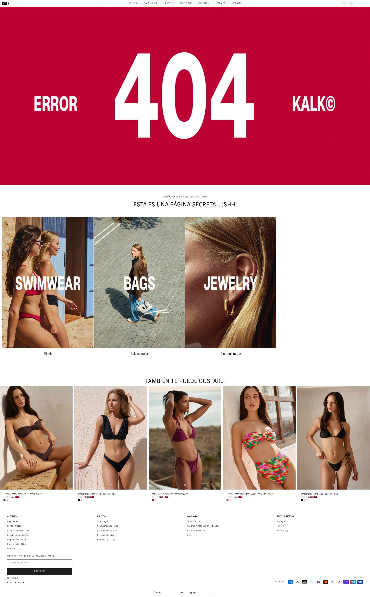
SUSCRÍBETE (39, 571)
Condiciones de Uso (106, 540)
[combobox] (168, 592)
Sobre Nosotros (194, 522)
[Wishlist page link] (351, 3)
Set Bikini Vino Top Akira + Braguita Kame (170, 494)
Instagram (282, 522)
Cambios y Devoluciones (18, 531)
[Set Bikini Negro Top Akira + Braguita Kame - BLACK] (302, 500)
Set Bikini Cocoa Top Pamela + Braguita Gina (22, 494)
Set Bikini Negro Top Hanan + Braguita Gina (97, 494)
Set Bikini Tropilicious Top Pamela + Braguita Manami (249, 494)
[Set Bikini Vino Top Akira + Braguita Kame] (185, 437)
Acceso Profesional (196, 531)
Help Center (12, 522)
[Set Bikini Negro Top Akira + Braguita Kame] (333, 437)
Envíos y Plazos (14, 526)
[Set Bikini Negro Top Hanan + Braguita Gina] (110, 437)
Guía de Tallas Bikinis (16, 544)
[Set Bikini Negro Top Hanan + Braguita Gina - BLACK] (79, 500)
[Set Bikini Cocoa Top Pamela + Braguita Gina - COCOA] (4, 500)
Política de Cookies (105, 535)
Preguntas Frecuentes (17, 540)
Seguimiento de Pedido (17, 535)
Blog (189, 535)
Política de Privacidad (107, 531)
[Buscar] (344, 3)
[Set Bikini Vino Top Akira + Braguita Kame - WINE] (153, 500)
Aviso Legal (102, 522)
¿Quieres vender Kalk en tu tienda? (203, 526)
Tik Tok (280, 526)
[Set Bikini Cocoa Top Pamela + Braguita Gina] (36, 437)
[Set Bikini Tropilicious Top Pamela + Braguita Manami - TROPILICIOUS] (227, 500)
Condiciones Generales (107, 526)
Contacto (11, 549)
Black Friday (282, 531)
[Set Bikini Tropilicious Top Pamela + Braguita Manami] (259, 437)
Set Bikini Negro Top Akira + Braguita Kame (319, 494)
